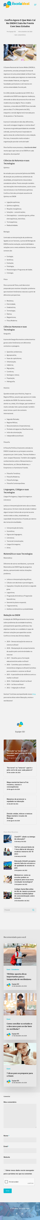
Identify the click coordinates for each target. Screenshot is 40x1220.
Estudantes (15, 969)
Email (6, 1146)
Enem (8, 969)
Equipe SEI (12, 31)
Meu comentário (10, 1102)
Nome (6, 1136)
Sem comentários (20, 35)
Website (7, 1157)
